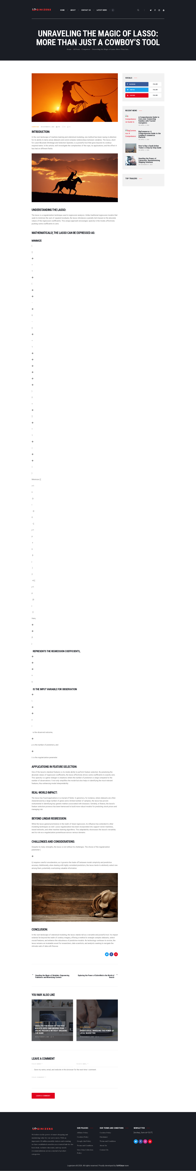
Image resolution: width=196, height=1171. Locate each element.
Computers (86, 49)
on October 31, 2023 (47, 127)
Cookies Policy (82, 1137)
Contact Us (104, 1150)
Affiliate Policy (82, 1133)
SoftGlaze (120, 1166)
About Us (103, 1145)
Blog (81, 1027)
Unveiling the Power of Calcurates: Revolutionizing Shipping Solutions (149, 160)
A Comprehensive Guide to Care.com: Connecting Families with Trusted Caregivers (148, 120)
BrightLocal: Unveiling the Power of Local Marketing (97, 1032)
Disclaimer (104, 1137)
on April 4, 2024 (143, 125)
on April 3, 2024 (143, 150)
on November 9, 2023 (42, 1037)
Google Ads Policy (84, 1141)
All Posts (76, 49)
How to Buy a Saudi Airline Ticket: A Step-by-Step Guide (149, 147)
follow (143, 84)
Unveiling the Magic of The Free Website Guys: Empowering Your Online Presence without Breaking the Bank (51, 1029)
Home (69, 49)
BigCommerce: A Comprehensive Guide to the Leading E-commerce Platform (149, 134)
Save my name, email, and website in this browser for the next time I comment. (65, 1070)
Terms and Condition (85, 1145)
